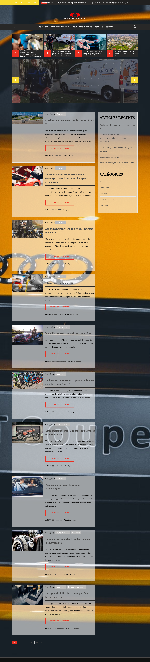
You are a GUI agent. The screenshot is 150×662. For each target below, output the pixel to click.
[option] (28, 45)
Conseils (99, 27)
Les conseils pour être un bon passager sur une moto (57, 3)
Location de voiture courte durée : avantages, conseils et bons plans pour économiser (66, 178)
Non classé (104, 205)
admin (73, 155)
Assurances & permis (82, 27)
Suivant (39, 642)
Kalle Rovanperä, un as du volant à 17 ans (69, 333)
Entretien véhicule (60, 27)
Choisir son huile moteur (96, 3)
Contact (109, 27)
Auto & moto (42, 27)
